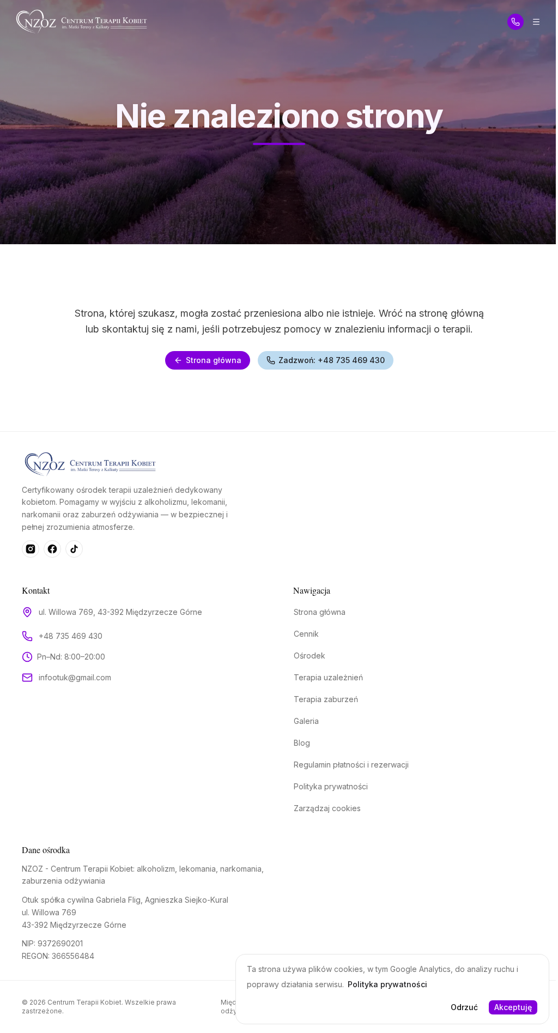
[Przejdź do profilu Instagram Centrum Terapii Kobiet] (30, 549)
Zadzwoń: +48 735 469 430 (331, 360)
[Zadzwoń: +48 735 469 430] (515, 22)
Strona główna (213, 360)
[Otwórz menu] (536, 22)
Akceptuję (513, 1007)
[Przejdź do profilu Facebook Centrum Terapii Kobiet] (52, 549)
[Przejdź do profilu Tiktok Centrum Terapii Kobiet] (74, 549)
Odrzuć (464, 1007)
